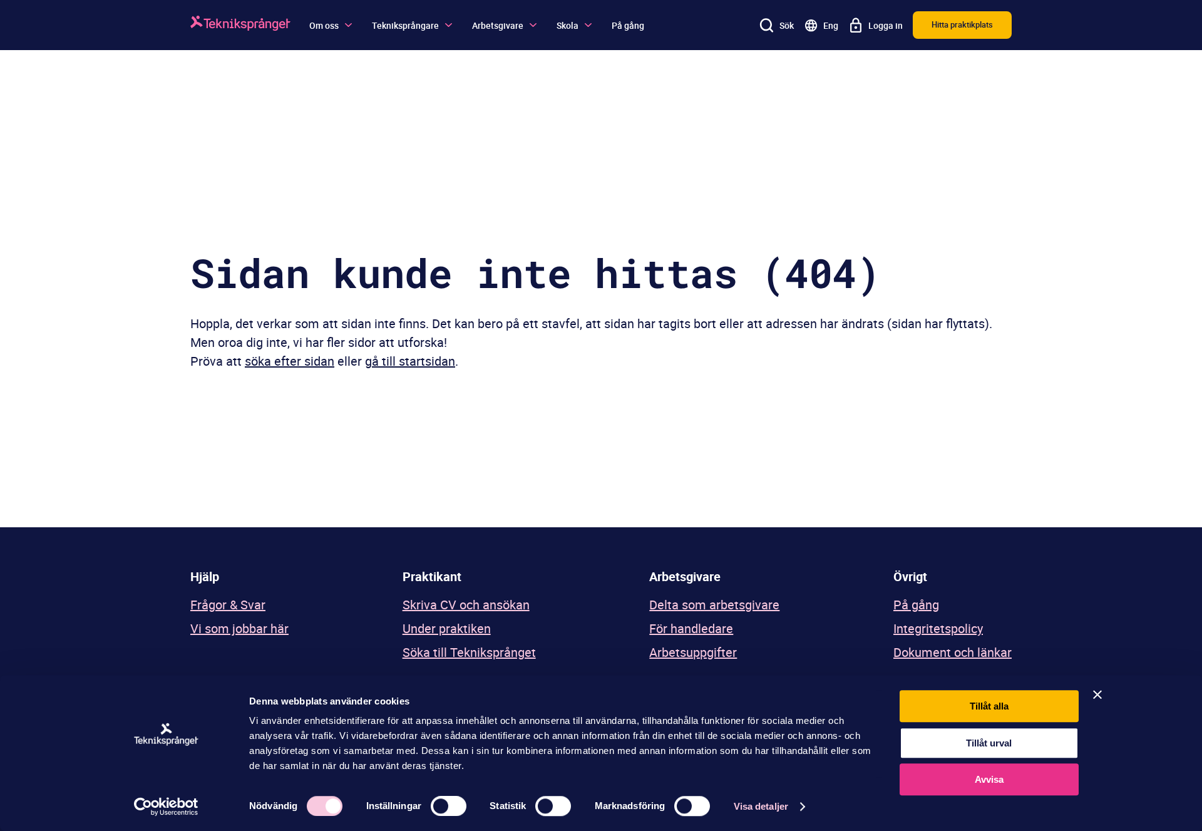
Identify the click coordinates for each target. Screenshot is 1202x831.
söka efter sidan (289, 361)
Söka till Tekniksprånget (469, 652)
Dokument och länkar (952, 652)
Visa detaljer (761, 806)
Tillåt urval (989, 743)
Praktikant (432, 576)
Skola (567, 25)
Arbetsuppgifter (693, 652)
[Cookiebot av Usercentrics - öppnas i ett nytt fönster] (166, 806)
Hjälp (204, 576)
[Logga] (240, 25)
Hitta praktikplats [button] (962, 24)
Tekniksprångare (405, 25)
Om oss (324, 25)
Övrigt (910, 576)
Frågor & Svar (227, 604)
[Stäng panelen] (1097, 694)
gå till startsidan (410, 361)
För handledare (691, 628)
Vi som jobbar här (239, 628)
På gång (628, 25)
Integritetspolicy (938, 628)
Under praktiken (447, 628)
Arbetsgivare (497, 25)
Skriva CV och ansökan (466, 604)
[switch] (448, 806)
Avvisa (989, 779)
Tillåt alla (989, 706)
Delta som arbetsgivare (714, 604)
